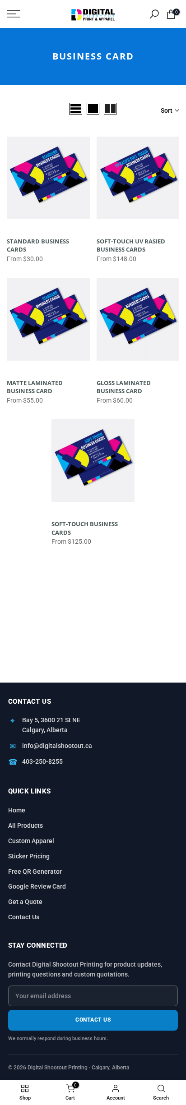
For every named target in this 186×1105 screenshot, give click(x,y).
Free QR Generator (35, 871)
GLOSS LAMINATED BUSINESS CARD (124, 387)
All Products (25, 825)
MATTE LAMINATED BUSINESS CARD (35, 387)
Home (16, 810)
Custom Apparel (31, 840)
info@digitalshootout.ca (57, 745)
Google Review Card (37, 886)
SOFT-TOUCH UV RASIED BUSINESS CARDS (131, 245)
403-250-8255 (42, 761)
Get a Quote (25, 901)
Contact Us (23, 917)
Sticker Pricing (29, 856)
